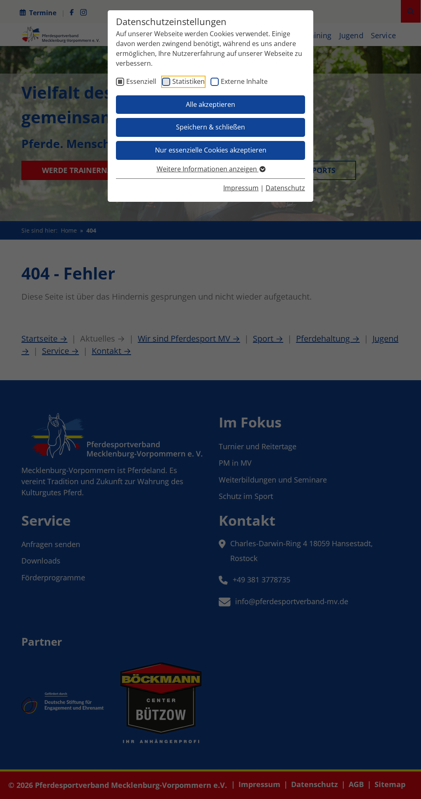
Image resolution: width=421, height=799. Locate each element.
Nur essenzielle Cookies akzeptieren (210, 150)
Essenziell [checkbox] (141, 81)
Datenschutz (285, 187)
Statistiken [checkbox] (188, 81)
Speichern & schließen (210, 127)
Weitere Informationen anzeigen (208, 168)
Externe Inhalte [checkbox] (244, 81)
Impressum (241, 187)
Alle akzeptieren (210, 104)
